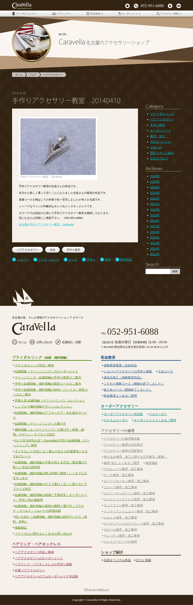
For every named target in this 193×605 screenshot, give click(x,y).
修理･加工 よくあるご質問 (121, 463)
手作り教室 (73, 249)
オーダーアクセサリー (119, 406)
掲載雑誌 (21, 527)
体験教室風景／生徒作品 (120, 365)
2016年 (155, 232)
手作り (91, 259)
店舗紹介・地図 (71, 342)
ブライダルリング (162, 114)
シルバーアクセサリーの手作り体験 (128, 371)
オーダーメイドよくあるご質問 (155, 420)
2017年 (155, 226)
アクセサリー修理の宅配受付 (123, 450)
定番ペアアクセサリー (30, 570)
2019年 (155, 215)
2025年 (155, 181)
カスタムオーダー (116, 420)
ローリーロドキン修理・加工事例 (126, 481)
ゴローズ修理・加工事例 (120, 487)
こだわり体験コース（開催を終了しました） (134, 383)
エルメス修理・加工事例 (120, 517)
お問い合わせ (44, 342)
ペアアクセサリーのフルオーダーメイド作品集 (46, 576)
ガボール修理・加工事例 (120, 529)
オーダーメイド (160, 130)
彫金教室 (108, 357)
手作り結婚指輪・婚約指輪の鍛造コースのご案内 (48, 383)
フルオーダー (158, 414)
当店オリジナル (160, 141)
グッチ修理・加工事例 (119, 475)
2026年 (155, 176)
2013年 (155, 248)
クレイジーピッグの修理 (120, 541)
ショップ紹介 (112, 552)
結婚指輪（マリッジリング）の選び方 (40, 423)
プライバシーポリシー (96, 589)
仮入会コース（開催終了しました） (128, 389)
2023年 (155, 193)
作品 (52, 249)
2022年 (155, 198)
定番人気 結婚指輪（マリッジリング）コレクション (50, 400)
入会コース (165, 371)
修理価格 (151, 463)
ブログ (32, 74)
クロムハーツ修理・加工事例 (123, 469)
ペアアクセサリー (52, 74)
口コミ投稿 (143, 560)
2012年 (155, 254)
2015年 (155, 237)
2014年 (155, 243)
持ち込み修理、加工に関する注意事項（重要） (135, 456)
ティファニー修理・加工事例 (123, 505)
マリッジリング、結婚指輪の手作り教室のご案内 (48, 377)
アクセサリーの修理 (117, 431)
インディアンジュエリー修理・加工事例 (131, 511)
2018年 (155, 220)
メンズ (72, 259)
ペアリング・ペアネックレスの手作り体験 (43, 564)
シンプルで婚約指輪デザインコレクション (43, 406)
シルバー (23, 259)
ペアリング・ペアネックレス (36, 544)
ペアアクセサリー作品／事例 (34, 552)
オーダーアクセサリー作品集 (123, 414)
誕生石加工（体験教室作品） (123, 377)
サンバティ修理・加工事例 (122, 535)
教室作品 (126, 259)
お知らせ (156, 147)
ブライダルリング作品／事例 (34, 365)
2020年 (155, 209)
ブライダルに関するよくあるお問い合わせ (43, 533)
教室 (108, 259)
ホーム (18, 74)
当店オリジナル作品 (117, 560)
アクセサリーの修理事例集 (122, 438)
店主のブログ (159, 158)
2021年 (155, 204)
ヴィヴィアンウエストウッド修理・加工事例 (134, 523)
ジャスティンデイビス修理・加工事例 (129, 499)
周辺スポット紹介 (162, 153)
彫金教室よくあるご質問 (120, 395)
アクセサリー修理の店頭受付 (123, 444)
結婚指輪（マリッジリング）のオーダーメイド (46, 371)
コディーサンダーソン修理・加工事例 (129, 493)
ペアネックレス (48, 259)
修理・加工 (157, 136)
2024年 (155, 187)
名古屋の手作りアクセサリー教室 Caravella (46, 224)
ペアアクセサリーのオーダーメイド (39, 558)
